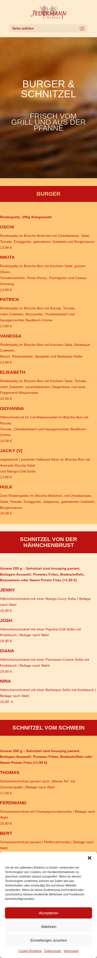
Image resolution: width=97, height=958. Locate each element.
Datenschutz (52, 951)
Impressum (71, 951)
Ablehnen (48, 926)
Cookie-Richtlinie (30, 951)
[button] (89, 857)
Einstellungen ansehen (48, 940)
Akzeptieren (48, 913)
